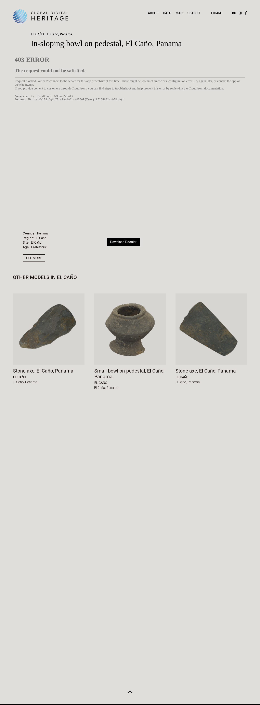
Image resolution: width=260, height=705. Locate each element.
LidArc (216, 13)
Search (193, 13)
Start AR (118, 218)
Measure (94, 218)
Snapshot (165, 218)
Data (167, 13)
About (153, 13)
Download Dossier (123, 242)
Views (142, 218)
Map (179, 13)
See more (34, 258)
